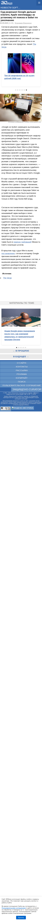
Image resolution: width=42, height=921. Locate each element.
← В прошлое (21, 351)
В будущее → (21, 356)
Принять (21, 917)
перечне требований (22, 242)
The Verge (7, 278)
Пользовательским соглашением (14, 908)
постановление (8, 253)
